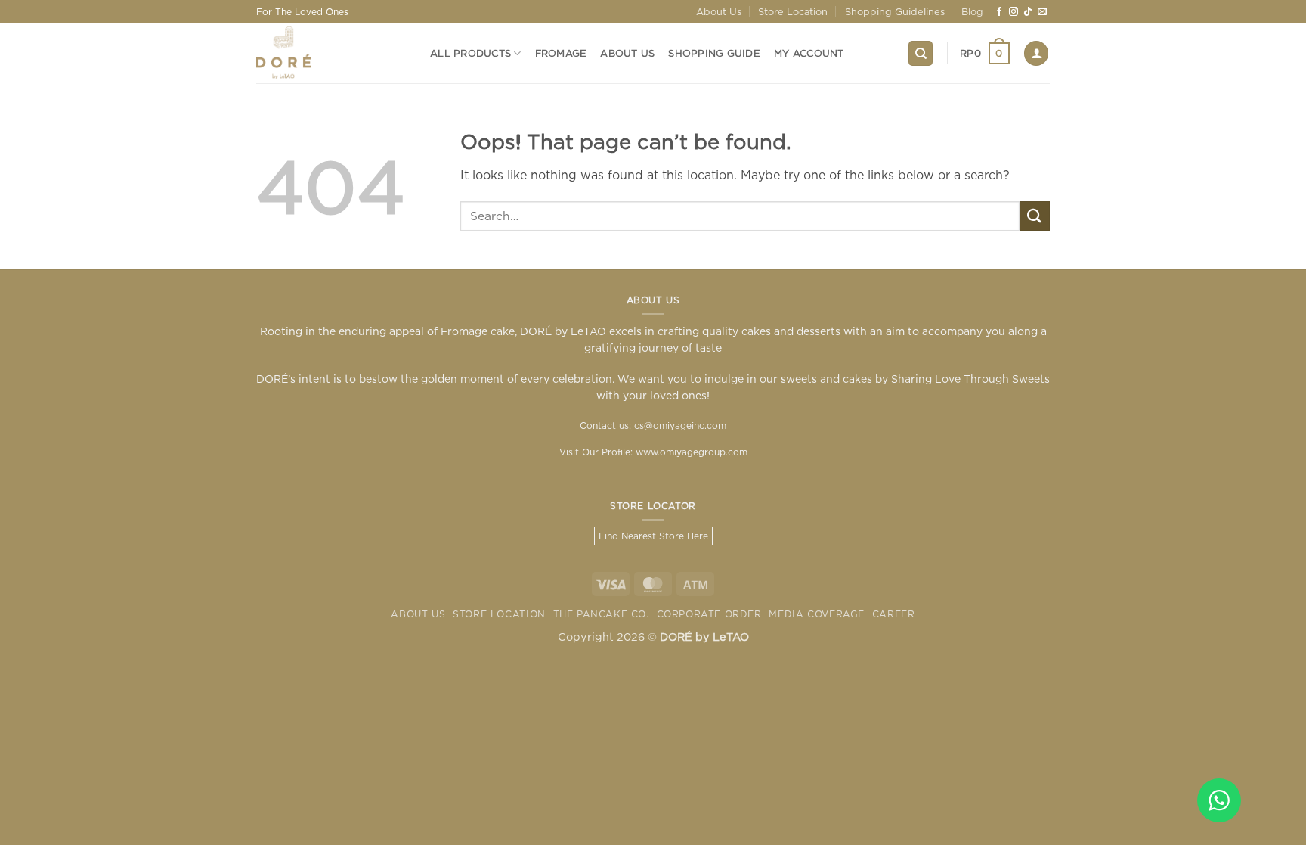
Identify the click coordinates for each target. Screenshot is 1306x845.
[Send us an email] (1042, 12)
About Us (718, 11)
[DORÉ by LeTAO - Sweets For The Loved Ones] (331, 53)
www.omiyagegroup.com (691, 452)
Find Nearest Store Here (653, 536)
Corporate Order (709, 614)
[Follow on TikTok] (1027, 12)
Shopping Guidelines (895, 11)
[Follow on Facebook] (999, 12)
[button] (985, 54)
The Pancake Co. (601, 614)
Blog (972, 11)
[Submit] (1035, 216)
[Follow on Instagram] (1013, 12)
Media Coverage (817, 614)
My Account (809, 53)
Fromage (561, 53)
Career (893, 614)
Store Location (793, 11)
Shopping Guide (714, 53)
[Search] (920, 53)
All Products (470, 53)
